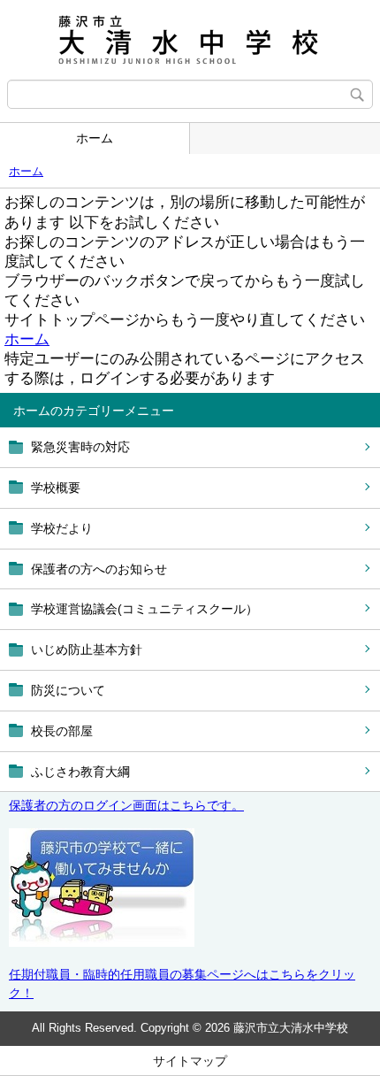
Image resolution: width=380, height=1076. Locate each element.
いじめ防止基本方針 (86, 649)
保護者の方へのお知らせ (99, 569)
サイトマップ (190, 1061)
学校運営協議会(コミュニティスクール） (144, 609)
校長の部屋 (62, 731)
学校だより (62, 528)
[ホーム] (190, 39)
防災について (68, 690)
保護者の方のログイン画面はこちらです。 (126, 805)
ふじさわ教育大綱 (80, 772)
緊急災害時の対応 (80, 447)
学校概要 (55, 487)
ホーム (94, 138)
